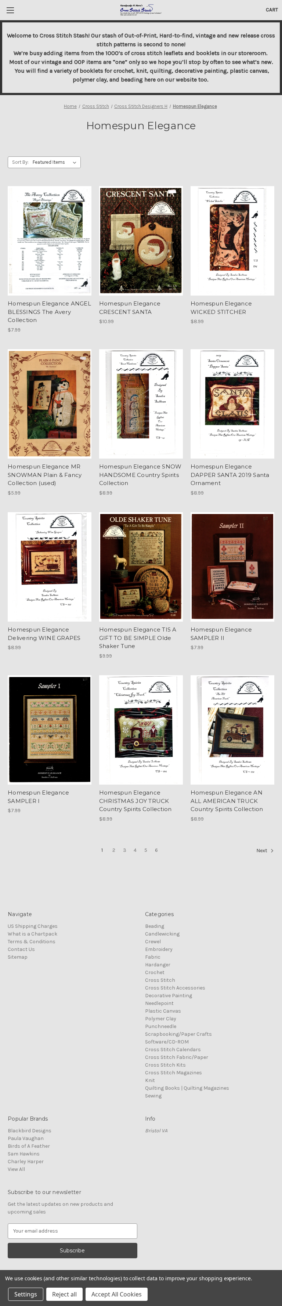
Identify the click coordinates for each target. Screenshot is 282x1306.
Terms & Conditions (31, 941)
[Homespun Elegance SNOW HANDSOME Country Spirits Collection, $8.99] (141, 404)
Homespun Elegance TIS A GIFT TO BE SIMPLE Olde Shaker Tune (138, 638)
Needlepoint (159, 1003)
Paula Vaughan (26, 1138)
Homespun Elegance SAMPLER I (38, 796)
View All (16, 1169)
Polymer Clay (160, 1019)
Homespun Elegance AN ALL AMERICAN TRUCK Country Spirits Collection (227, 801)
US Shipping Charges (33, 926)
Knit (150, 1080)
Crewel (153, 941)
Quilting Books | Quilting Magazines (187, 1088)
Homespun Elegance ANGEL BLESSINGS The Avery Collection (49, 311)
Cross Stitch (160, 980)
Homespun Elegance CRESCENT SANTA (129, 307)
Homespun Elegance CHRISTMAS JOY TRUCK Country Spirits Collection (135, 801)
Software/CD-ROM (167, 1042)
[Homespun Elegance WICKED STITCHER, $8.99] (232, 241)
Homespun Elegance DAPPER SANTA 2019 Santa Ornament (230, 474)
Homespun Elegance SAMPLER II (221, 633)
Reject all (64, 1294)
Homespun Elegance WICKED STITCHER (221, 307)
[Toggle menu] (10, 10)
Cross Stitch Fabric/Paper (176, 1057)
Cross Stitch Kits (165, 1065)
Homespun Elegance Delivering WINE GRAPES (44, 633)
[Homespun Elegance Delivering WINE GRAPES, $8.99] (49, 567)
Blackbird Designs (29, 1131)
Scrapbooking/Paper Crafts (178, 1034)
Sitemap (18, 957)
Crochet (154, 972)
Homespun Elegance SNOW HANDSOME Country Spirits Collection (140, 474)
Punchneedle (160, 1026)
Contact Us (21, 949)
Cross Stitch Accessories (175, 988)
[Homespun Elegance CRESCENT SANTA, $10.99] (141, 241)
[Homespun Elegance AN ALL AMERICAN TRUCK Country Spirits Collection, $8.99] (232, 730)
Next (262, 850)
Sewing (153, 1096)
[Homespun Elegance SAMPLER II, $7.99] (232, 567)
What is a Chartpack (32, 934)
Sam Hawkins (24, 1154)
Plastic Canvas (163, 1011)
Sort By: (20, 162)
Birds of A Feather (29, 1146)
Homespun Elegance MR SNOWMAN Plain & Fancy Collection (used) (45, 474)
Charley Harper (26, 1161)
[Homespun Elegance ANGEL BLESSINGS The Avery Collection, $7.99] (49, 241)
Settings (25, 1294)
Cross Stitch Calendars (173, 1049)
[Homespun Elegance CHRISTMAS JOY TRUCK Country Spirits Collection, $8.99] (141, 730)
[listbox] (56, 162)
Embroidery (159, 949)
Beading (154, 926)
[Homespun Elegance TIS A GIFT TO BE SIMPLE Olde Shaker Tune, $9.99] (141, 567)
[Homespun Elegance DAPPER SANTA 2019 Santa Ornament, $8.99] (232, 404)
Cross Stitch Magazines (173, 1073)
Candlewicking (162, 934)
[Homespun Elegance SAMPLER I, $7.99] (49, 730)
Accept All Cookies (116, 1294)
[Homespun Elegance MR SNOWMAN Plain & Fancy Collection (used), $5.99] (49, 404)
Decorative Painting (168, 995)
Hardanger (157, 965)
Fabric (152, 957)
